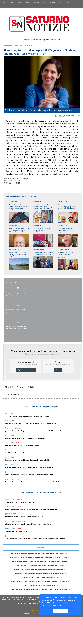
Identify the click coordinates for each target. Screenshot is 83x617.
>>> (69, 553)
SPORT (28, 3)
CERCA (45, 3)
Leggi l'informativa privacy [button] (52, 605)
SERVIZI (60, 3)
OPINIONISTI (36, 3)
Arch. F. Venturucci (33, 613)
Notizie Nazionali (14, 45)
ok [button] (60, 611)
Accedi (68, 3)
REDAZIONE (53, 3)
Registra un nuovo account (26, 370)
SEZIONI (11, 3)
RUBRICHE (20, 3)
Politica (29, 45)
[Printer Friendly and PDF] (72, 116)
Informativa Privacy (35, 610)
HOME (4, 3)
